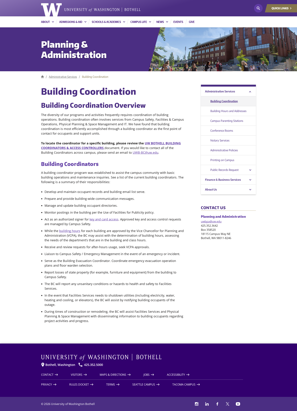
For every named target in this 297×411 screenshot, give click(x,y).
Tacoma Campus (183, 384)
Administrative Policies (224, 150)
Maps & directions (113, 375)
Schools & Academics (106, 22)
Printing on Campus (222, 160)
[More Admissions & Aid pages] (85, 22)
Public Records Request (224, 170)
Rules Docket (79, 384)
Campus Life (138, 22)
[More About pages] (53, 22)
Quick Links (280, 8)
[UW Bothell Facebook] (217, 404)
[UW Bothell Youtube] (238, 404)
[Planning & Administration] (42, 76)
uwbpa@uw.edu (211, 221)
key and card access (104, 219)
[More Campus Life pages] (150, 22)
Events (178, 22)
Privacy (46, 384)
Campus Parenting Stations (226, 121)
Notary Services (219, 140)
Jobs (147, 375)
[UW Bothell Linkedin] (207, 404)
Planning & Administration (74, 49)
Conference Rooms (221, 130)
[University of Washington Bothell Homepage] (142, 357)
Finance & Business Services (223, 179)
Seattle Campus (143, 384)
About (45, 22)
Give (192, 22)
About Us (211, 189)
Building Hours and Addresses (228, 111)
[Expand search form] (258, 8)
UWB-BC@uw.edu (145, 152)
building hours (69, 231)
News (160, 22)
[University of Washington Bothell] (90, 10)
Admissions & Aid (70, 22)
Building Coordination (224, 101)
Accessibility (176, 375)
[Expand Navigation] (250, 180)
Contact (47, 375)
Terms (110, 384)
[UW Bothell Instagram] (196, 404)
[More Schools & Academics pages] (124, 22)
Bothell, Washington (60, 364)
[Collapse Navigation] (250, 91)
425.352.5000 (93, 364)
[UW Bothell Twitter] (227, 404)
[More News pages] (167, 22)
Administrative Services (63, 76)
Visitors (76, 375)
